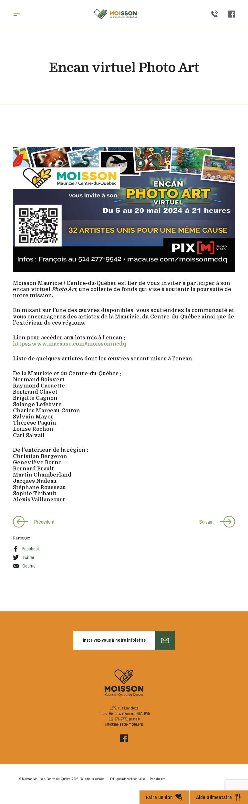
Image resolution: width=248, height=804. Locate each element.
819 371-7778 (117, 719)
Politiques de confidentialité (127, 779)
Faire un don (159, 797)
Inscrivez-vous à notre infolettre (114, 640)
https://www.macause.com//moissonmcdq (69, 344)
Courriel (29, 566)
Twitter (28, 557)
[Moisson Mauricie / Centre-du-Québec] (115, 14)
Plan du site (157, 779)
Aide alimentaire (214, 797)
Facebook (31, 549)
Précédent (44, 521)
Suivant (206, 521)
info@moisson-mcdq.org (124, 724)
